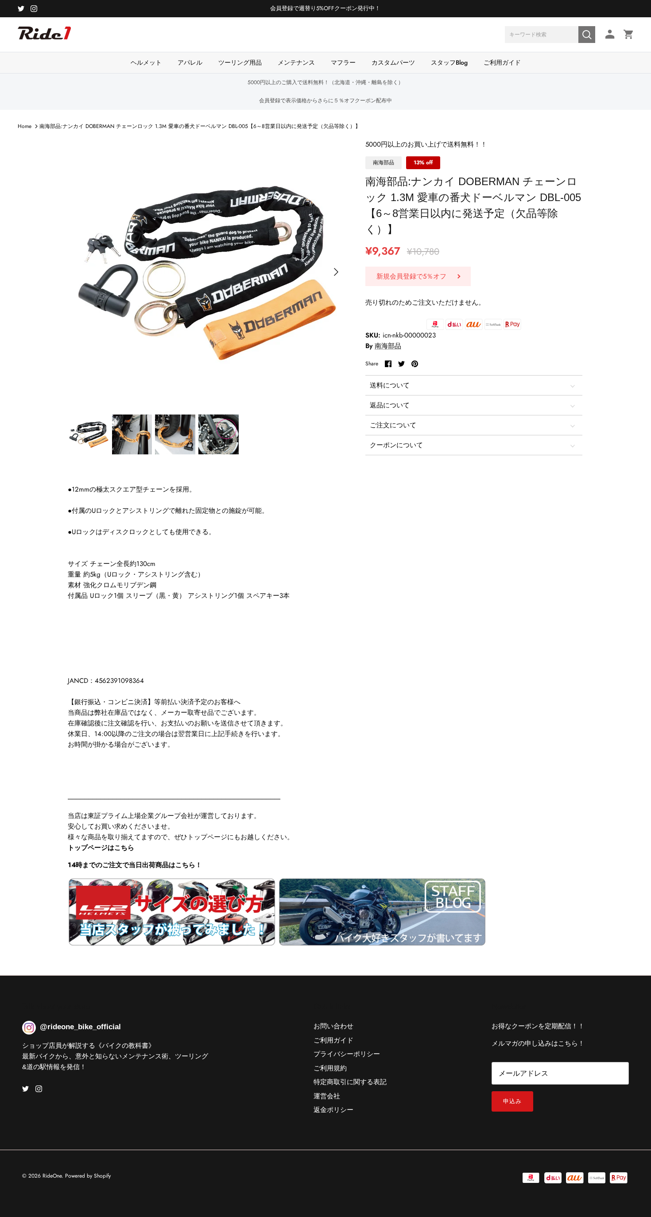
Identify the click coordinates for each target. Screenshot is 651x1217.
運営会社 (327, 1096)
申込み (512, 1101)
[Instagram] (34, 8)
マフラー (343, 62)
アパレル (190, 62)
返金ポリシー (333, 1110)
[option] (207, 272)
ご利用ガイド (502, 62)
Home (24, 126)
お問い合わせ (333, 1026)
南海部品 (388, 346)
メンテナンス (296, 62)
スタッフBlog (449, 62)
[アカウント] (608, 34)
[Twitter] (21, 8)
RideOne (52, 1176)
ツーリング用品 (240, 62)
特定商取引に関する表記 (350, 1082)
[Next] (336, 272)
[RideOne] (44, 38)
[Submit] (586, 34)
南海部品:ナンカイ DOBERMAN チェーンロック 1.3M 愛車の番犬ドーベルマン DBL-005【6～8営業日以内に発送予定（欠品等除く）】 (199, 126)
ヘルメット (146, 62)
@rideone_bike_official (80, 1027)
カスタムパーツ (393, 62)
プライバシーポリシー (347, 1054)
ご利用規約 (330, 1068)
